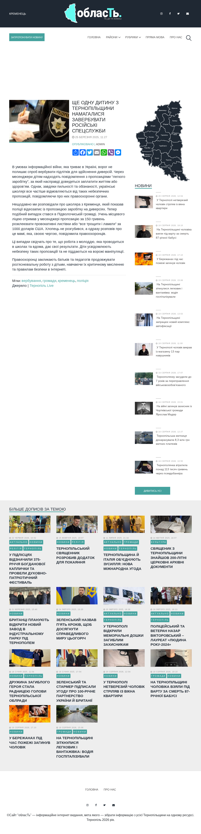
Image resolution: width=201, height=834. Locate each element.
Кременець (17, 13)
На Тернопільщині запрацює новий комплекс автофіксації (173, 322)
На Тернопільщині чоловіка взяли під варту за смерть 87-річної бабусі (174, 233)
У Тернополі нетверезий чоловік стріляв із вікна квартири (172, 204)
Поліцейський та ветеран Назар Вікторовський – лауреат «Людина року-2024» (168, 635)
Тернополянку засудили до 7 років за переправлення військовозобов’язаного (173, 381)
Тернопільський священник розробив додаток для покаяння (75, 555)
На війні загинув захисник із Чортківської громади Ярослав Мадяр (174, 410)
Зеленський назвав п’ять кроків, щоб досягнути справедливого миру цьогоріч (76, 629)
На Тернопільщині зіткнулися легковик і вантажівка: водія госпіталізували (169, 290)
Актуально (19, 542)
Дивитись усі (152, 491)
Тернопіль (33, 548)
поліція (83, 281)
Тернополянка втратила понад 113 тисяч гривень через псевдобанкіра (172, 469)
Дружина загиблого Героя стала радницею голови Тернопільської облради (29, 691)
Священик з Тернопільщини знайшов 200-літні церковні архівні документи (168, 558)
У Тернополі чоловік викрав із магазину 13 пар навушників (174, 351)
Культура (158, 542)
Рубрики (131, 37)
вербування (31, 281)
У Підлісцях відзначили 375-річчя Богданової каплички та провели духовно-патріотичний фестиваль (28, 568)
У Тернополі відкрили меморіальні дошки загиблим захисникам (123, 635)
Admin (100, 144)
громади (49, 281)
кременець (66, 281)
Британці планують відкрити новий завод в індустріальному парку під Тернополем (29, 631)
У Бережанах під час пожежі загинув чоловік (170, 261)
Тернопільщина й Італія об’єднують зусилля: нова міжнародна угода (122, 561)
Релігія (16, 548)
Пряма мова (155, 37)
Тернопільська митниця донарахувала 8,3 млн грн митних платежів (173, 440)
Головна (94, 37)
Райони (111, 37)
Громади (131, 542)
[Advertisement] (100, 70)
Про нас (176, 37)
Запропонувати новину (27, 37)
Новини (143, 186)
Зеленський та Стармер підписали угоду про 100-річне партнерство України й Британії (76, 691)
